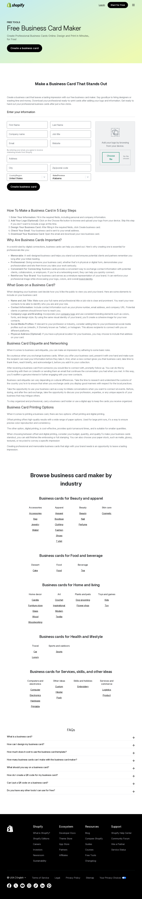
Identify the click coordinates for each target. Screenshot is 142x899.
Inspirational (59, 605)
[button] (133, 5)
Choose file (111, 157)
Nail (83, 519)
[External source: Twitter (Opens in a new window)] (16, 885)
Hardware (35, 700)
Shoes (59, 535)
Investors (37, 849)
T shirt (59, 541)
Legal (57, 877)
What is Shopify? (41, 833)
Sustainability (39, 860)
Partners (63, 849)
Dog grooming (83, 600)
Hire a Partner (118, 844)
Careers (37, 844)
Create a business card (25, 48)
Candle (35, 600)
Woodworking (35, 622)
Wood (35, 616)
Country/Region (15, 175)
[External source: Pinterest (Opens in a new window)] (49, 885)
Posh (59, 697)
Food (59, 570)
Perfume (83, 524)
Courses (89, 849)
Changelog (90, 860)
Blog (87, 833)
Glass (35, 611)
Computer (35, 689)
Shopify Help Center (121, 833)
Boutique (59, 519)
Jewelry (35, 524)
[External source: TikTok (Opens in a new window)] (36, 885)
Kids (107, 600)
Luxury (35, 657)
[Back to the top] (10, 828)
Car (35, 651)
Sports (59, 651)
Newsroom (38, 855)
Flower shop (83, 605)
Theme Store (65, 838)
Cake (35, 570)
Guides (88, 844)
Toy (107, 605)
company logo (68, 314)
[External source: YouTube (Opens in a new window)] (22, 885)
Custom (59, 686)
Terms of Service (40, 877)
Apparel (59, 513)
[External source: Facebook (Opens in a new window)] (9, 885)
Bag (35, 519)
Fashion (59, 530)
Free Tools (90, 855)
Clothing (59, 524)
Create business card (23, 186)
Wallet (35, 530)
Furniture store (35, 605)
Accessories (35, 513)
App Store (64, 844)
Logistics (106, 689)
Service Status (118, 849)
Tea (83, 570)
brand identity (85, 279)
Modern (59, 611)
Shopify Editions (41, 838)
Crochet (59, 600)
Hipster (59, 692)
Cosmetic (106, 513)
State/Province (59, 175)
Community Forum (120, 838)
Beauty (83, 513)
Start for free (118, 5)
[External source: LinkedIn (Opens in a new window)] (42, 885)
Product (107, 695)
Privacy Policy (73, 877)
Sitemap (90, 877)
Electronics (35, 695)
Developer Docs (67, 833)
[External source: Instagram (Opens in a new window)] (29, 885)
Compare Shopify (94, 838)
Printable (35, 706)
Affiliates (63, 855)
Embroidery (83, 686)
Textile (59, 616)
